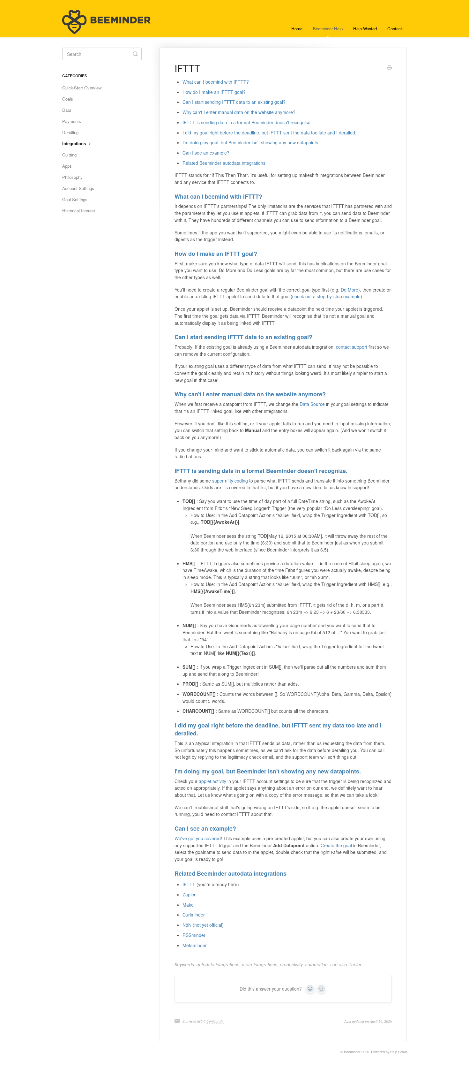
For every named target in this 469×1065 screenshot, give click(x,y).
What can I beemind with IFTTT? (215, 82)
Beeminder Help (328, 29)
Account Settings (78, 188)
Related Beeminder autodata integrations (223, 163)
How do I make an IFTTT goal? (214, 92)
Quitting (69, 155)
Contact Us (215, 1020)
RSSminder (193, 935)
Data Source (312, 404)
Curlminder (193, 914)
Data (66, 110)
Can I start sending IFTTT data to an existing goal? (234, 102)
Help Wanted (365, 29)
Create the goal (336, 845)
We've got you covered (198, 838)
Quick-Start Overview (82, 88)
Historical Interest (78, 211)
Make (188, 904)
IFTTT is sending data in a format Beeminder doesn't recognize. (261, 471)
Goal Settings (74, 199)
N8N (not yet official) (203, 925)
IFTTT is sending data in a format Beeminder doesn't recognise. (247, 122)
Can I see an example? (205, 152)
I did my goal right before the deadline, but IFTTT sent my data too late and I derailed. (278, 729)
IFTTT (188, 884)
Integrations (74, 144)
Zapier (189, 894)
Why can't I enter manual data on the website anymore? (238, 112)
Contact (394, 29)
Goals (67, 99)
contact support (351, 347)
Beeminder (352, 1051)
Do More (349, 289)
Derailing (70, 132)
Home (296, 29)
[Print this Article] (389, 68)
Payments (71, 121)
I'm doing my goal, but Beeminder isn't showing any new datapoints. (250, 142)
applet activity (212, 781)
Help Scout (398, 1051)
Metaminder (194, 945)
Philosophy (72, 177)
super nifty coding (230, 480)
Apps (67, 166)
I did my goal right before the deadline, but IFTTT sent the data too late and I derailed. (269, 132)
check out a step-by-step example (326, 296)
